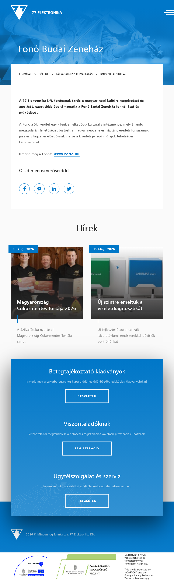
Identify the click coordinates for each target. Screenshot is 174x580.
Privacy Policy (141, 575)
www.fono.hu (67, 154)
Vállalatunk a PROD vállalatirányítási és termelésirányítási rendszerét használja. (136, 559)
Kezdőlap (25, 74)
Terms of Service (134, 578)
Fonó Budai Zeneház (113, 74)
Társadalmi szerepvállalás (74, 74)
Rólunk (44, 74)
